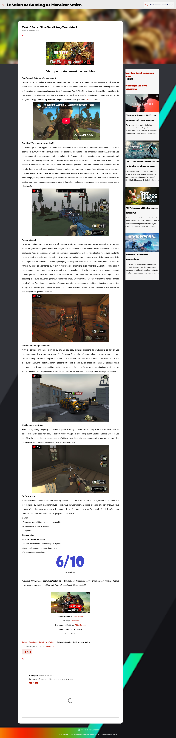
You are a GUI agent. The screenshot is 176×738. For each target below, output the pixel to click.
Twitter (25, 642)
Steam (88, 100)
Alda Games (80, 625)
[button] (23, 35)
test (27, 652)
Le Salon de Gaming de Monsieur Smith (44, 4)
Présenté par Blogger (89, 730)
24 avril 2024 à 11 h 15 (46, 675)
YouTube (50, 642)
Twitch (41, 642)
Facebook (75, 621)
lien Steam (78, 616)
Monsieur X (49, 647)
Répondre (33, 683)
